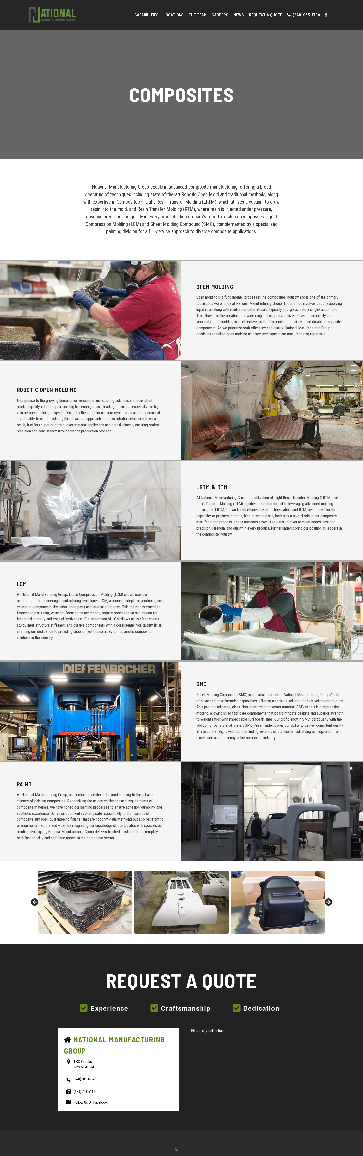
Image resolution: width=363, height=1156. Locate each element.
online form (216, 1030)
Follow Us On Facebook (91, 1102)
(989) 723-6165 (84, 1091)
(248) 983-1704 (306, 14)
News (238, 14)
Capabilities (146, 14)
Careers (220, 14)
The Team (198, 14)
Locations (173, 14)
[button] (34, 902)
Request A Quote (265, 14)
